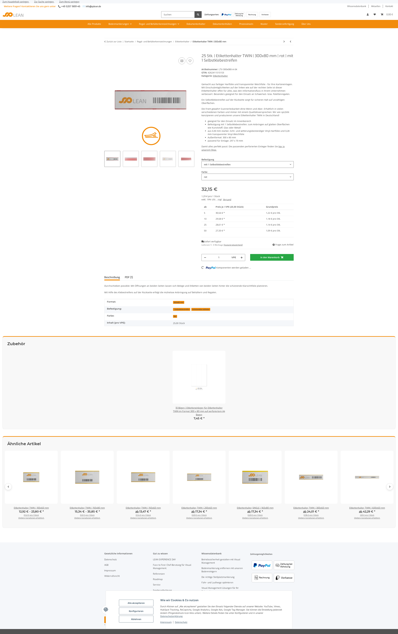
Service (156, 584)
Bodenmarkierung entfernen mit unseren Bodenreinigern (222, 570)
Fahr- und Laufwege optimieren (217, 582)
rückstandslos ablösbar (200, 309)
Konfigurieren (136, 611)
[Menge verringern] (205, 257)
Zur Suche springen (44, 1)
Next (389, 486)
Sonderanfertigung (284, 24)
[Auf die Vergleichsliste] (181, 60)
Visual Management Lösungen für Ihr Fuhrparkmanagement (220, 590)
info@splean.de (93, 6)
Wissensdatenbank (356, 6)
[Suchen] (198, 14)
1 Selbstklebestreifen (181, 309)
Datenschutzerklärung (171, 616)
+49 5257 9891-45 (70, 6)
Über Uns (306, 24)
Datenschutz (181, 622)
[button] (367, 14)
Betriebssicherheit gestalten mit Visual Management (220, 561)
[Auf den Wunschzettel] (190, 60)
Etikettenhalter (220, 76)
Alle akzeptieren (136, 603)
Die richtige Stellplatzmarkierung (217, 577)
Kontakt (389, 6)
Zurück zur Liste (114, 41)
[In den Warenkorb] (106, 52)
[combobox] (247, 164)
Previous (8, 486)
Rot (175, 316)
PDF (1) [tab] (129, 277)
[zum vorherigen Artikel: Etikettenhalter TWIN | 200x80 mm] (290, 41)
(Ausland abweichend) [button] (233, 245)
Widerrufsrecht (112, 576)
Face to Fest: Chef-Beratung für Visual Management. (172, 567)
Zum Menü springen (69, 1)
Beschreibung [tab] (112, 277)
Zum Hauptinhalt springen (15, 1)
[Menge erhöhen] (241, 257)
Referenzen (159, 573)
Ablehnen (136, 619)
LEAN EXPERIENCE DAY (164, 559)
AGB (106, 565)
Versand (227, 199)
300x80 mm (178, 302)
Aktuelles (375, 6)
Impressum (166, 622)
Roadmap (158, 579)
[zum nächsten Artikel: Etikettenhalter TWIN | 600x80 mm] (284, 41)
